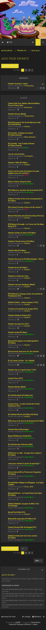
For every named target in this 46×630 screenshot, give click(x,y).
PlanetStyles (35, 622)
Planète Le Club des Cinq (18, 276)
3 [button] (29, 70)
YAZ (25, 175)
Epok (26, 148)
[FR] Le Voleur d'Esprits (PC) (19, 182)
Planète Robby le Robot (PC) (19, 315)
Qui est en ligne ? (8, 575)
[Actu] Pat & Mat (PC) (16, 512)
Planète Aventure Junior (18, 84)
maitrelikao (28, 184)
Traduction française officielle (19, 624)
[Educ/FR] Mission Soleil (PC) (19, 436)
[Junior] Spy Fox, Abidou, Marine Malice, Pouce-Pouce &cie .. (24, 104)
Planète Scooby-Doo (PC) (18, 324)
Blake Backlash (30, 137)
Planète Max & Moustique (18, 429)
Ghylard (27, 126)
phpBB (17, 622)
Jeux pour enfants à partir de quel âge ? (24, 464)
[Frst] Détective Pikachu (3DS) (20, 444)
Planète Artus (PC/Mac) (17, 268)
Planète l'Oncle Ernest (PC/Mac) (21, 241)
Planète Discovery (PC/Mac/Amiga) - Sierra (25, 259)
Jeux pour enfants (15, 59)
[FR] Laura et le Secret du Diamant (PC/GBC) (26, 421)
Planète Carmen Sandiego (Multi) (21, 285)
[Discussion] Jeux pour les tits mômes (23, 351)
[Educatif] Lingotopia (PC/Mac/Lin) (22, 519)
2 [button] (25, 70)
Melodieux (28, 107)
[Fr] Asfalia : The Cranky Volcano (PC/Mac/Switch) (21, 145)
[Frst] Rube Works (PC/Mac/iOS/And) (23, 414)
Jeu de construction (16, 154)
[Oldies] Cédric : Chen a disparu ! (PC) (23, 302)
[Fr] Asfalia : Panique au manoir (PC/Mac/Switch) (20, 134)
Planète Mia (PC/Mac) (17, 250)
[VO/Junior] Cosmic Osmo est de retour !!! (25, 207)
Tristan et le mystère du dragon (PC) (23, 309)
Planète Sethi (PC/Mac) (17, 332)
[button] (32, 70)
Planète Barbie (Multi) (17, 387)
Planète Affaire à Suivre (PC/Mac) (22, 233)
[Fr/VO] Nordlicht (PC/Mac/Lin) (20, 395)
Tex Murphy (28, 156)
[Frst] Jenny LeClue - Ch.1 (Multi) (21, 361)
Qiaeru (35, 624)
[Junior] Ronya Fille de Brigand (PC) (22, 527)
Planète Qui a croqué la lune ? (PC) (22, 370)
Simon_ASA (28, 487)
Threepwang (28, 86)
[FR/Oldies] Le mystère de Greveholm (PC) (25, 190)
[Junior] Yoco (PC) (15, 378)
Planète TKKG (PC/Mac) (17, 163)
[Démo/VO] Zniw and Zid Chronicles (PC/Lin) (26, 216)
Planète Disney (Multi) (17, 114)
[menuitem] (9, 42)
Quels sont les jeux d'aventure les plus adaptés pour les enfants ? (23, 172)
